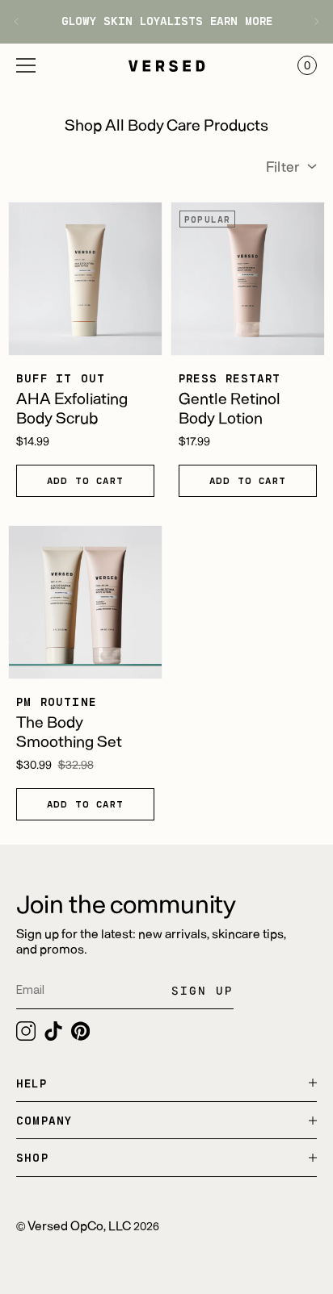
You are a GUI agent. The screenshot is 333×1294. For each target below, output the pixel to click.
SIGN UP (202, 990)
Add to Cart (85, 480)
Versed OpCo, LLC (79, 1225)
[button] (26, 65)
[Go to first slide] (311, 21)
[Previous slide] (22, 21)
